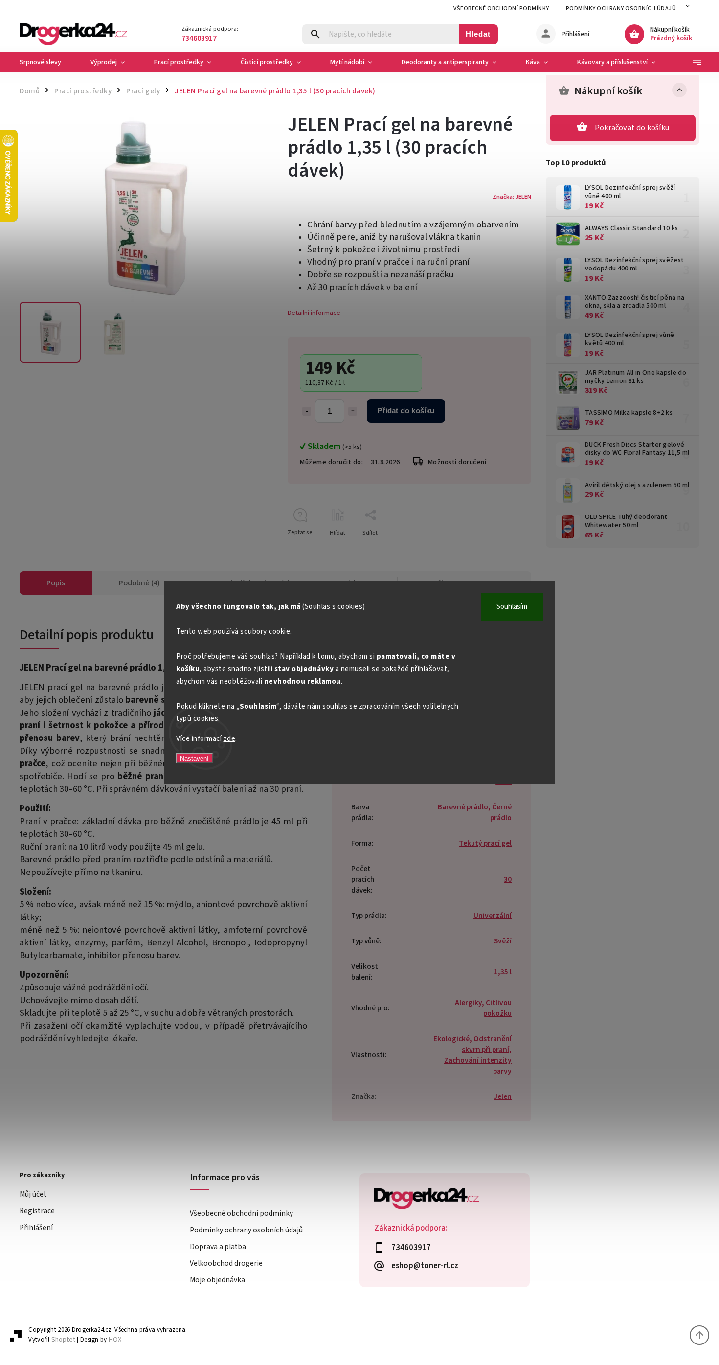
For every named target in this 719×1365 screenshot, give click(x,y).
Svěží (503, 941)
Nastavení (194, 758)
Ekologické (451, 1038)
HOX (115, 1339)
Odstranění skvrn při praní (487, 1044)
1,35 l (503, 971)
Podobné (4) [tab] (139, 583)
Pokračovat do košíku (632, 127)
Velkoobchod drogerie (226, 1263)
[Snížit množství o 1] (306, 411)
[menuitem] (48, 62)
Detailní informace (314, 313)
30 (508, 879)
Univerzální (492, 915)
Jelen (503, 1096)
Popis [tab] (55, 583)
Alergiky (468, 1002)
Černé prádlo (501, 812)
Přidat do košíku (405, 410)
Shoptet (63, 1339)
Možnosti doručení (457, 462)
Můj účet (33, 1194)
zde (230, 739)
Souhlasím (511, 607)
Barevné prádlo (463, 807)
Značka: (512, 196)
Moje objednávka (217, 1280)
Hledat (478, 34)
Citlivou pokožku (497, 1008)
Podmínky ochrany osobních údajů (621, 8)
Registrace (37, 1211)
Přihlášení (36, 1227)
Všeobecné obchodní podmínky (501, 8)
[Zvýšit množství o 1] (352, 411)
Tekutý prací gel (485, 843)
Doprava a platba (218, 1246)
